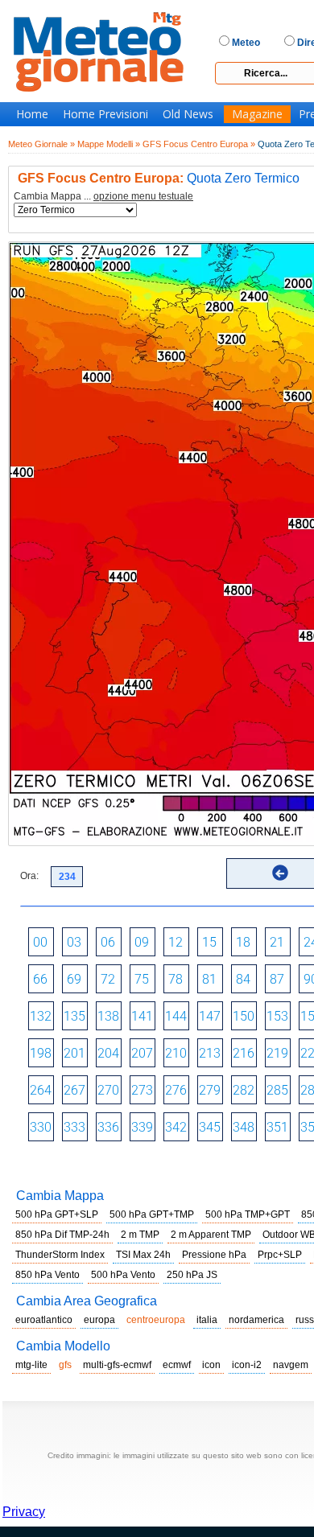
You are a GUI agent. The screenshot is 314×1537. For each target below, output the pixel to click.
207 (142, 1053)
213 (210, 1053)
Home (32, 114)
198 (41, 1053)
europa (99, 1319)
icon (211, 1365)
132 (41, 1016)
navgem (290, 1365)
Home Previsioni (105, 114)
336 (108, 1127)
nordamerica (256, 1319)
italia (206, 1319)
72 (108, 979)
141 (142, 1016)
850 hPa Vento (47, 1274)
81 (209, 979)
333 (74, 1127)
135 (74, 1016)
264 (41, 1090)
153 (277, 1016)
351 (277, 1127)
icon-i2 (247, 1365)
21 (277, 942)
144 (176, 1016)
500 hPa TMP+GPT (247, 1214)
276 (176, 1090)
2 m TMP (140, 1234)
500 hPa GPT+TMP (151, 1214)
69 (74, 979)
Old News (188, 114)
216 (243, 1053)
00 (40, 942)
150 (243, 1016)
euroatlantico (43, 1319)
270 (108, 1090)
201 (74, 1053)
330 (41, 1127)
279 (210, 1090)
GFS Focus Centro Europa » (199, 144)
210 (176, 1053)
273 (142, 1090)
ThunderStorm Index (60, 1254)
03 (74, 942)
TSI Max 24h (143, 1254)
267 (74, 1090)
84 (243, 979)
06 (108, 942)
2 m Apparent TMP (211, 1234)
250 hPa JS (192, 1274)
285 (277, 1090)
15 (209, 942)
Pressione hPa (214, 1254)
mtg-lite (31, 1365)
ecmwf (177, 1365)
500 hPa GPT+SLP (56, 1214)
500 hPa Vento (123, 1274)
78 (175, 979)
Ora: (29, 876)
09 (141, 942)
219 (277, 1053)
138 (108, 1016)
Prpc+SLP (280, 1254)
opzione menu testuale (143, 196)
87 (277, 979)
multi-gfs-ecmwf (117, 1365)
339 (142, 1127)
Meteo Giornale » (41, 144)
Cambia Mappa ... (103, 196)
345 (210, 1127)
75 (141, 979)
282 (243, 1090)
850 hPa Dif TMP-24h (62, 1234)
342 (176, 1127)
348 (243, 1127)
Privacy (23, 1512)
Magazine (257, 114)
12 (175, 942)
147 (210, 1016)
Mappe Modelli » (108, 144)
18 (243, 942)
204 (108, 1053)
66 (40, 979)
